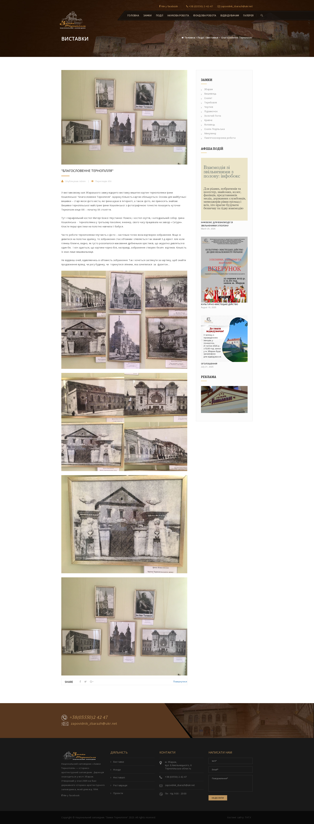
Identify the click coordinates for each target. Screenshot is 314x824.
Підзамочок (211, 111)
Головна (133, 15)
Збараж (208, 89)
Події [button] (159, 15)
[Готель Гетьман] (224, 399)
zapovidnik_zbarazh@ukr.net (236, 6)
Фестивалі (119, 777)
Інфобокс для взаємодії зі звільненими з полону (217, 224)
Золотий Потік (212, 115)
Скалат (208, 98)
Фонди (117, 769)
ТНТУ (248, 817)
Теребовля (210, 102)
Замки (147, 15)
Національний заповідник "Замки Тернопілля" (101, 817)
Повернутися (180, 681)
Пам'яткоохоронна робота (220, 137)
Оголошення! (209, 363)
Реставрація (120, 785)
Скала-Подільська (214, 129)
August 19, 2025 (208, 307)
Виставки (212, 37)
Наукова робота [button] (178, 15)
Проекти (118, 793)
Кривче (208, 120)
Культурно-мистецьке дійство (219, 304)
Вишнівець (210, 93)
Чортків (208, 106)
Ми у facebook (169, 6)
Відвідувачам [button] (229, 15)
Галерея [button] (248, 15)
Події (201, 37)
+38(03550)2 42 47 (89, 717)
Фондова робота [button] (204, 15)
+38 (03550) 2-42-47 (200, 6)
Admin (82, 181)
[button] (262, 15)
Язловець (209, 124)
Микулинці (210, 133)
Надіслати (218, 797)
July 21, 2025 (207, 366)
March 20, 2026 (208, 228)
